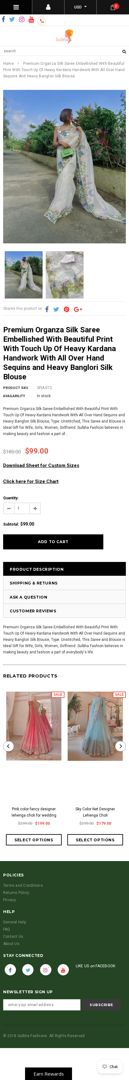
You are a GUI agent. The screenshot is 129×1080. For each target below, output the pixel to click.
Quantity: (10, 498)
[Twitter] (12, 20)
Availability (14, 396)
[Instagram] (21, 20)
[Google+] (78, 310)
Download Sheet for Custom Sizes (41, 465)
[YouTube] (31, 20)
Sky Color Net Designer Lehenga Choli (95, 812)
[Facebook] (3, 20)
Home (8, 63)
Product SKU (15, 388)
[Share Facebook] (47, 310)
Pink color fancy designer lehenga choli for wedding (34, 812)
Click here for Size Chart (31, 481)
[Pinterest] (66, 310)
